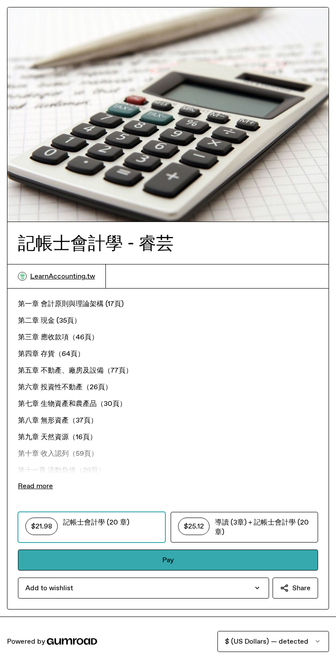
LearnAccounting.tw (62, 276)
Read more (35, 486)
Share (301, 588)
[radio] (91, 527)
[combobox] (143, 588)
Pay (168, 560)
